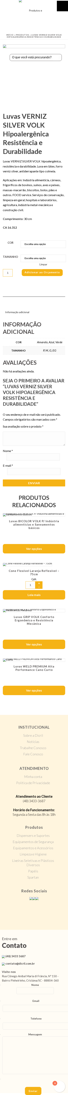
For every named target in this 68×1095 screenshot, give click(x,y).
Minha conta (33, 777)
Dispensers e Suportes (33, 835)
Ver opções (34, 548)
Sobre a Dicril (33, 735)
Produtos (22, 35)
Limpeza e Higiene (33, 854)
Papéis (33, 871)
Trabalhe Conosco (33, 748)
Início (10, 35)
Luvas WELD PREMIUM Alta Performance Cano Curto (34, 668)
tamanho (10, 256)
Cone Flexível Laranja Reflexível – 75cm (34, 572)
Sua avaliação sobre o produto (23, 426)
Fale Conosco (33, 754)
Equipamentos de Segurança (33, 842)
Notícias (33, 742)
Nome (8, 451)
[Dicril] (34, 8)
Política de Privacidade (33, 783)
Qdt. (34, 579)
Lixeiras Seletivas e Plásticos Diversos (33, 862)
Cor (10, 242)
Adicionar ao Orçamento (42, 272)
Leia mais (34, 595)
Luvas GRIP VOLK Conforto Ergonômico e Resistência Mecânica (34, 620)
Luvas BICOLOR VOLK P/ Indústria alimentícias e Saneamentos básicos (34, 524)
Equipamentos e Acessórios (33, 848)
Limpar (43, 264)
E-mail (8, 465)
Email (35, 1000)
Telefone (36, 1018)
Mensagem (35, 1034)
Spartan (33, 877)
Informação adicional (17, 312)
